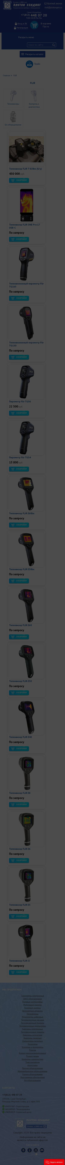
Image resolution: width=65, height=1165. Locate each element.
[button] (54, 1162)
